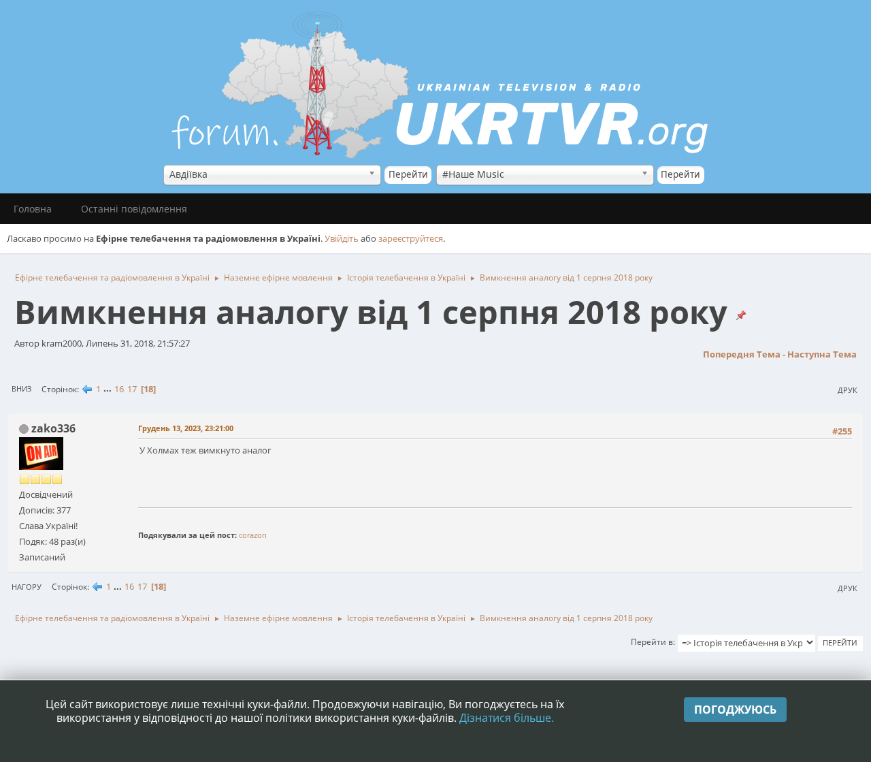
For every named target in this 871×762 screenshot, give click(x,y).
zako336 (53, 428)
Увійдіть (342, 238)
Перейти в (652, 642)
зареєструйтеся (410, 238)
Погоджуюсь (735, 709)
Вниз (21, 388)
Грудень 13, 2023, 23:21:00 (185, 428)
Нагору (27, 587)
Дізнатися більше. (506, 717)
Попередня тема (741, 354)
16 (119, 389)
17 (132, 389)
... (108, 389)
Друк (847, 390)
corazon (253, 535)
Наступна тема (822, 354)
